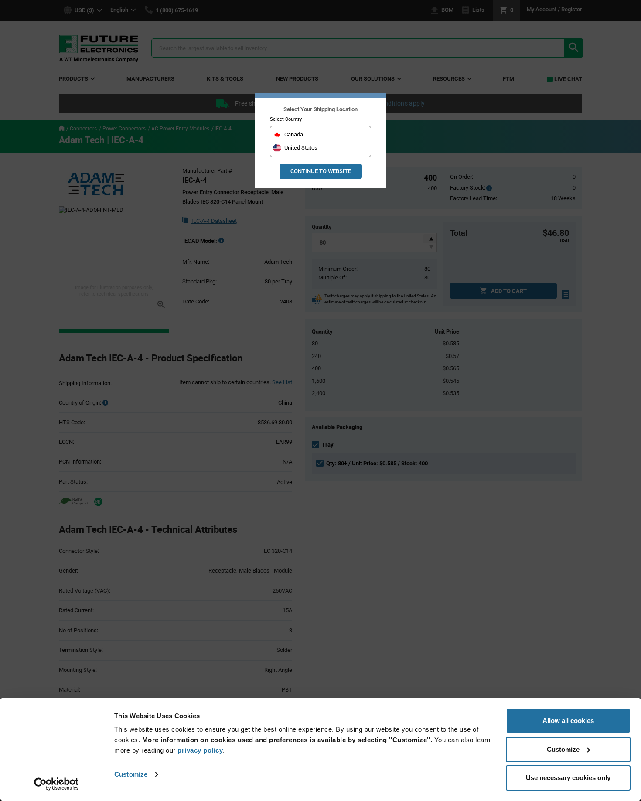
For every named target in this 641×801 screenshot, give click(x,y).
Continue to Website (320, 171)
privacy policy (200, 750)
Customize (130, 774)
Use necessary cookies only (568, 777)
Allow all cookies (568, 720)
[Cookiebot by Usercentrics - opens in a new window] (56, 784)
